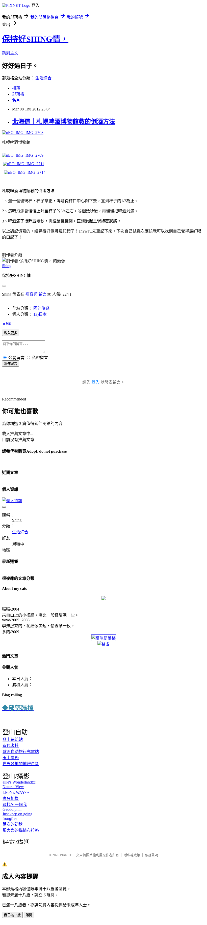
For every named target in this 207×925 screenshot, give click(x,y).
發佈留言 (10, 364)
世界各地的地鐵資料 (21, 764)
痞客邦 (31, 294)
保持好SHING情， (35, 39)
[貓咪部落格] (103, 638)
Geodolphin (12, 809)
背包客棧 (11, 745)
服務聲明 (151, 855)
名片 (16, 100)
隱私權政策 (132, 855)
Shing (6, 266)
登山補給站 (13, 739)
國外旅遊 (41, 308)
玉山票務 (11, 758)
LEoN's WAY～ (16, 792)
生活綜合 (43, 78)
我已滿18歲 (12, 915)
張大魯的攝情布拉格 (21, 830)
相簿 (16, 88)
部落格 (18, 94)
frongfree (10, 818)
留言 (43, 294)
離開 (29, 915)
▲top (6, 323)
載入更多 (10, 333)
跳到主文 (10, 53)
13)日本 (40, 314)
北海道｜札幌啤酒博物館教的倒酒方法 (63, 121)
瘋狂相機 (11, 798)
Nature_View (13, 787)
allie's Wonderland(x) (19, 782)
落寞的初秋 (13, 824)
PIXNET (65, 855)
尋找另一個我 (15, 804)
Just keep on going (17, 814)
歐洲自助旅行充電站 (21, 751)
